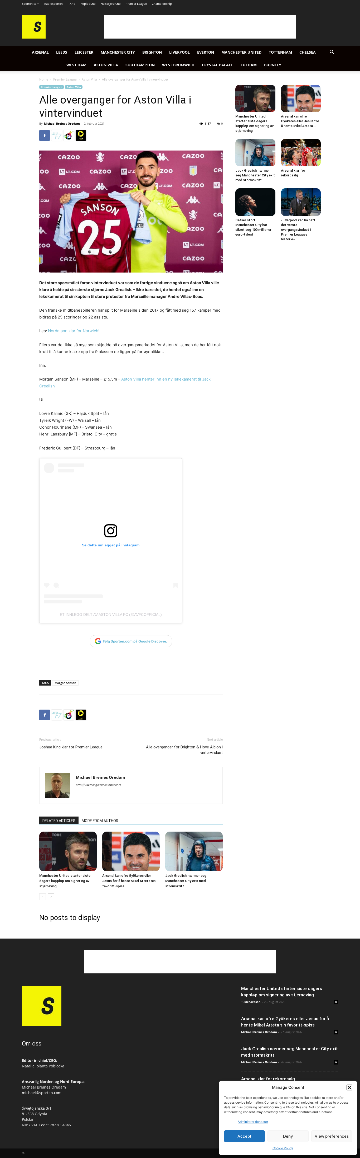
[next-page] (51, 896)
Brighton (152, 52)
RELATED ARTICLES (58, 821)
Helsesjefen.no (111, 4)
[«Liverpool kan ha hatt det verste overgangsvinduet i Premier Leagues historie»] (301, 202)
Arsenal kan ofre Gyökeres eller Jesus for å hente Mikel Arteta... (300, 121)
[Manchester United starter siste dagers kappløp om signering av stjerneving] (68, 851)
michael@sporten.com (41, 1092)
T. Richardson (250, 1002)
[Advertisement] (200, 27)
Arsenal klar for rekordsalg (268, 1078)
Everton (205, 52)
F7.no (71, 4)
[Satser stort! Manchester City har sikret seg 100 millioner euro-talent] (255, 202)
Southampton (140, 64)
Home (43, 79)
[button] (349, 1087)
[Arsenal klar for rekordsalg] (301, 152)
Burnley (272, 64)
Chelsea (307, 52)
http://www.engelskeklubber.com (98, 785)
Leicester (84, 52)
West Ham (76, 64)
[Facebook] (44, 135)
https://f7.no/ (56, 135)
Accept (244, 1136)
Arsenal (40, 52)
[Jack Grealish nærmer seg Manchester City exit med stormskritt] (194, 851)
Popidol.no (88, 4)
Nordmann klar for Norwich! (73, 330)
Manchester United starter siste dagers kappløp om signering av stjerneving (64, 881)
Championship (162, 4)
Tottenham (280, 52)
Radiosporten (53, 4)
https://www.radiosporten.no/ (69, 135)
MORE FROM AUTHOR (100, 821)
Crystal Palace (217, 64)
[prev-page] (42, 896)
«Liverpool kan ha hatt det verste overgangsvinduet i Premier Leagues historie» (298, 229)
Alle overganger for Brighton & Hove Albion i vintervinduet (184, 750)
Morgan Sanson (65, 683)
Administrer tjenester (253, 1122)
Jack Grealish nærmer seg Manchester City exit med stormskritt (185, 881)
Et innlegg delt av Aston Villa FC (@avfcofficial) (111, 614)
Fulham (249, 64)
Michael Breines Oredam (62, 123)
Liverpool (179, 52)
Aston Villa (106, 64)
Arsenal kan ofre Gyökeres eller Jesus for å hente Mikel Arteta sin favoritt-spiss (128, 881)
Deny (288, 1136)
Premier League (136, 4)
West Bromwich (178, 64)
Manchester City (118, 52)
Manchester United (241, 52)
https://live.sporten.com (81, 135)
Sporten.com (30, 4)
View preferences (332, 1136)
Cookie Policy (283, 1148)
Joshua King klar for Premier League (71, 747)
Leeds (61, 52)
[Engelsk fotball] (34, 37)
